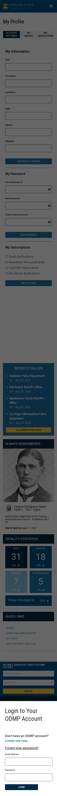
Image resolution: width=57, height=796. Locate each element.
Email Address (12, 754)
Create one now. (16, 741)
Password (10, 770)
